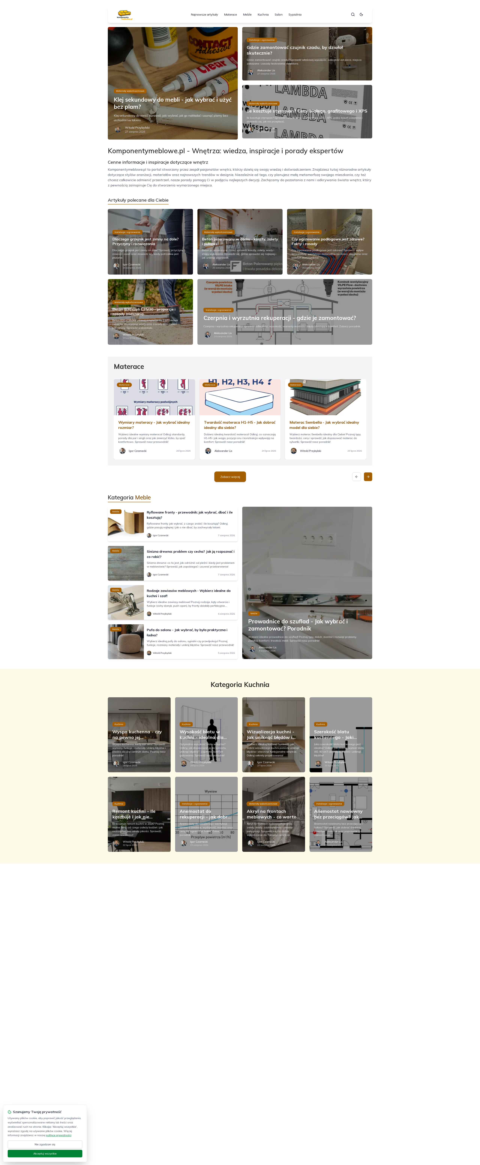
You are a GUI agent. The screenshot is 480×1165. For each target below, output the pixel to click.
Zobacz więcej (230, 477)
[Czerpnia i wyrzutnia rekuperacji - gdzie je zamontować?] (284, 312)
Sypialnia (295, 14)
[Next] (368, 476)
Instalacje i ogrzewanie (262, 39)
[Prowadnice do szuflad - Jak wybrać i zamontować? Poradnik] (307, 583)
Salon (279, 14)
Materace (230, 14)
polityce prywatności (58, 1135)
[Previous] (356, 476)
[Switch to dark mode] (361, 14)
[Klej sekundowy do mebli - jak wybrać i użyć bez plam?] (173, 83)
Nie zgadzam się (45, 1144)
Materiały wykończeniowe (130, 90)
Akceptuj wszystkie (45, 1153)
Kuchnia (263, 14)
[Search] (353, 14)
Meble (247, 14)
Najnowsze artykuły (204, 14)
